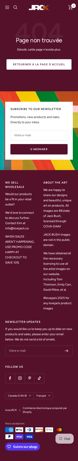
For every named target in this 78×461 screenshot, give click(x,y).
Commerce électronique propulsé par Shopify (45, 410)
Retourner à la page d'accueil (39, 64)
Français (41, 395)
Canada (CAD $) (17, 395)
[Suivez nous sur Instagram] (20, 378)
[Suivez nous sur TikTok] (39, 378)
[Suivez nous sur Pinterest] (29, 378)
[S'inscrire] (66, 350)
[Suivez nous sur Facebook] (10, 378)
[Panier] (70, 7)
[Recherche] (15, 7)
